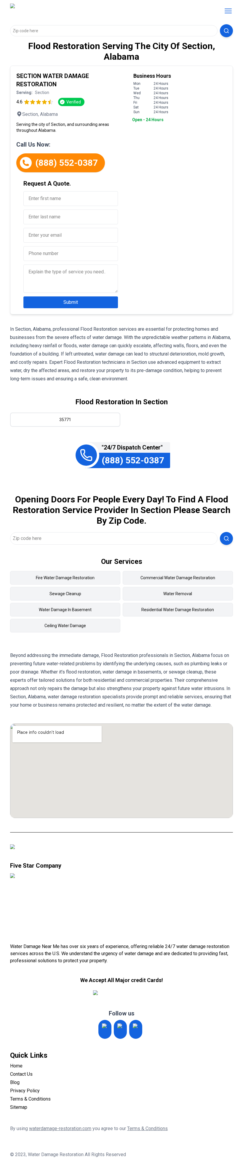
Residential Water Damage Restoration (177, 609)
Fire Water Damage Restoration (65, 577)
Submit (70, 302)
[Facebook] (135, 1029)
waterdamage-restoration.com (60, 1128)
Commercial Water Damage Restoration (177, 577)
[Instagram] (104, 1029)
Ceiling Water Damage (65, 625)
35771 (65, 419)
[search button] (226, 30)
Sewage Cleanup (65, 593)
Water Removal (177, 593)
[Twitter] (120, 1029)
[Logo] (59, 11)
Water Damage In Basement (65, 609)
